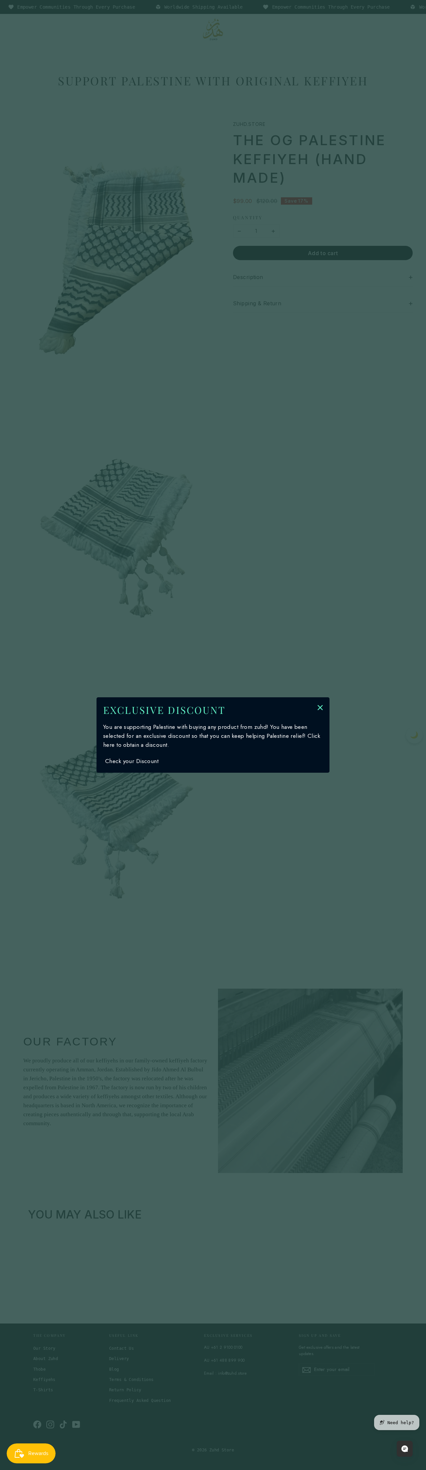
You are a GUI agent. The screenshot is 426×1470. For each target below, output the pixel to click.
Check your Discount (131, 761)
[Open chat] (405, 1449)
